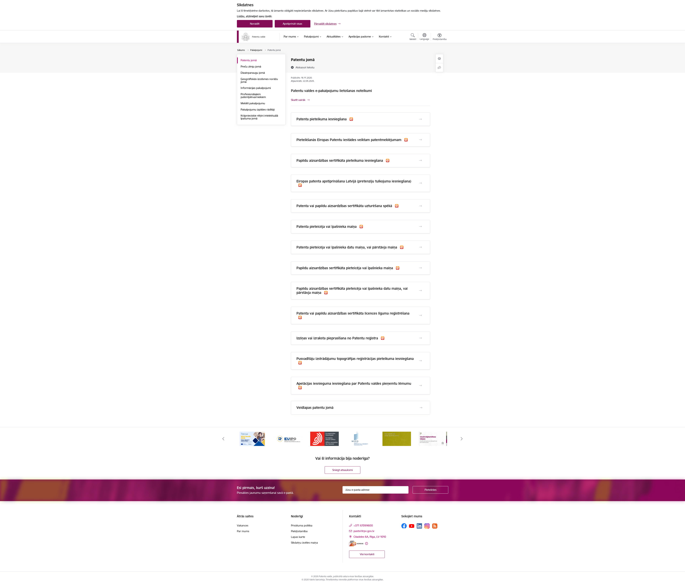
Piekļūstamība (299, 531)
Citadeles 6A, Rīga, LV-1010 (370, 536)
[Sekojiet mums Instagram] (427, 526)
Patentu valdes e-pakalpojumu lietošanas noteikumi (331, 91)
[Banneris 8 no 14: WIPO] (360, 438)
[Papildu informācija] (366, 543)
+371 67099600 (363, 525)
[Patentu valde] (253, 36)
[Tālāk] (462, 439)
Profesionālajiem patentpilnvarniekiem (253, 95)
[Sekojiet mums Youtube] (411, 526)
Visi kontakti (367, 554)
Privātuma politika (301, 525)
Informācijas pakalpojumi (256, 88)
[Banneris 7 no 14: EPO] (324, 438)
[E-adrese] (356, 543)
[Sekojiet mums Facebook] (404, 526)
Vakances (242, 525)
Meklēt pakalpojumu (253, 103)
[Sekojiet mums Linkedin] (419, 526)
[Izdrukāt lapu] (439, 58)
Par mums (243, 531)
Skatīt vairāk (298, 100)
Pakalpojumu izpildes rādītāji (258, 109)
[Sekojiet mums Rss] (434, 526)
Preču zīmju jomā (251, 66)
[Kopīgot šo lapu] (439, 67)
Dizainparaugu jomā (253, 72)
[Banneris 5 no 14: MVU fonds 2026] (252, 438)
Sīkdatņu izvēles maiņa (304, 542)
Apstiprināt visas (292, 23)
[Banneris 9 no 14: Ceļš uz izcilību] (396, 438)
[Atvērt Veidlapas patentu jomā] (421, 408)
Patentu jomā (249, 60)
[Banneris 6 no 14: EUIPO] (288, 438)
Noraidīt (254, 23)
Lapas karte (298, 537)
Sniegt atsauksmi (342, 470)
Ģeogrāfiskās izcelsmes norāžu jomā (259, 80)
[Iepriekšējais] (223, 439)
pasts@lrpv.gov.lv (364, 531)
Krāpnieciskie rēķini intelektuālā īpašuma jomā (259, 117)
